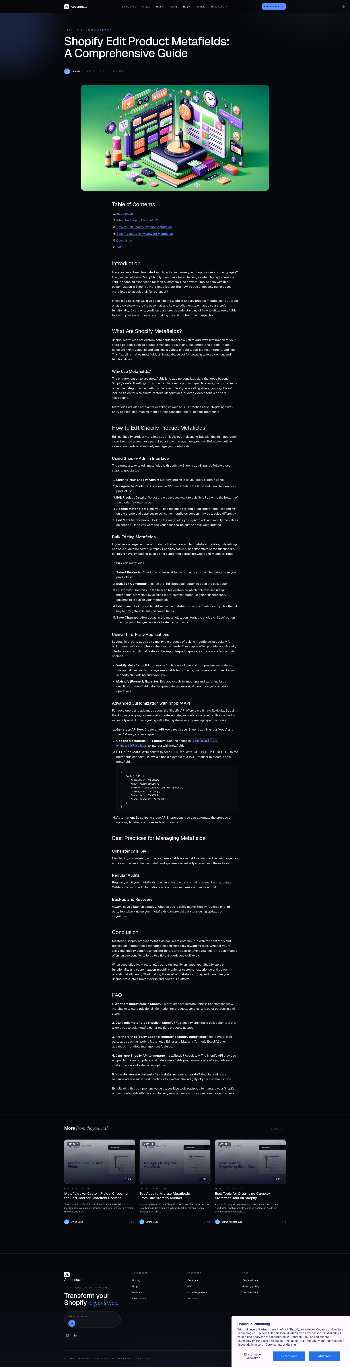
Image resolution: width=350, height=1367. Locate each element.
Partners (200, 6)
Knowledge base (197, 1292)
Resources (219, 6)
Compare (192, 1280)
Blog (185, 6)
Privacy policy (250, 1286)
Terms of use (250, 1280)
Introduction (124, 214)
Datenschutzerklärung (280, 1345)
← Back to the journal (80, 30)
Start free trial (273, 6)
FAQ (119, 247)
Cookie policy (250, 1292)
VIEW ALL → (278, 1129)
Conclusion (124, 240)
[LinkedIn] (75, 1335)
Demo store (129, 6)
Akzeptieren (289, 1356)
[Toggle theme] (343, 6)
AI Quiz (146, 6)
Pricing (173, 6)
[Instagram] (67, 1335)
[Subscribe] (71, 1323)
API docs (192, 1298)
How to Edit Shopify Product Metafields (144, 227)
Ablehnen (324, 1356)
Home (159, 6)
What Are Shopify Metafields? (137, 220)
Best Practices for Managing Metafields (144, 234)
